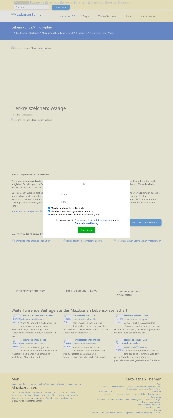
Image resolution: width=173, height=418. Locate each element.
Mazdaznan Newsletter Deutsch (67, 208)
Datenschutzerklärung (86, 223)
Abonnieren (87, 230)
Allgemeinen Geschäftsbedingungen (93, 220)
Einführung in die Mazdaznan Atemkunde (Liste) (75, 214)
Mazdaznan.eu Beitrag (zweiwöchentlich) (71, 211)
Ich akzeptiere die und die (87, 222)
